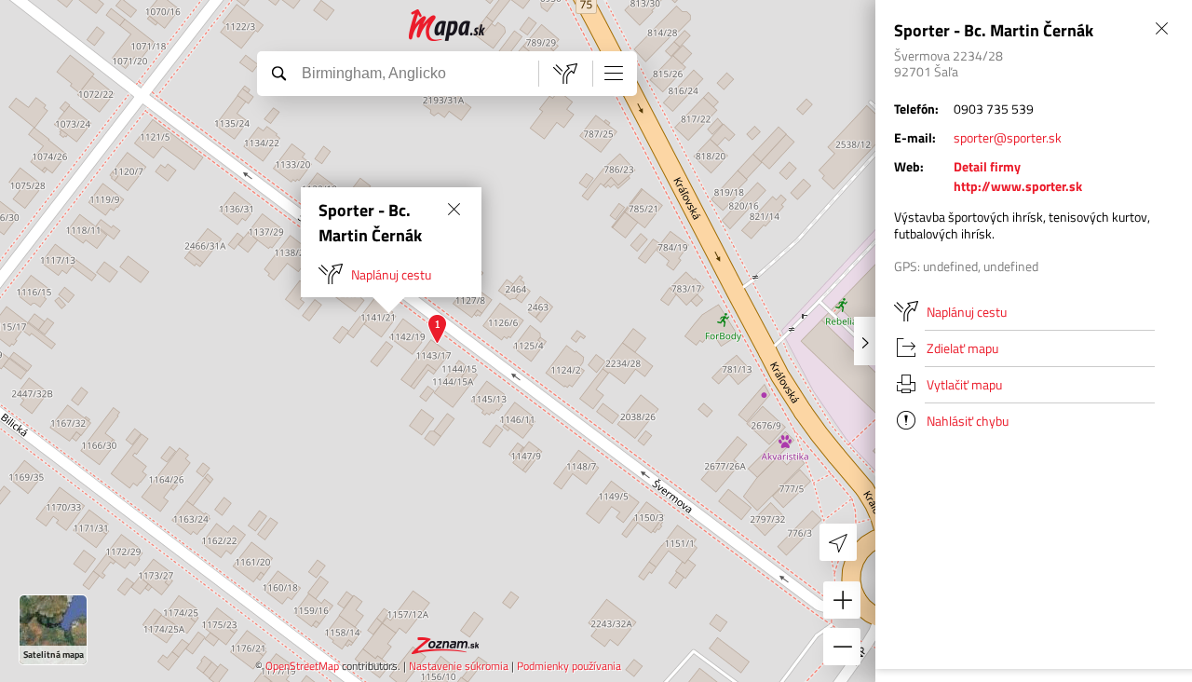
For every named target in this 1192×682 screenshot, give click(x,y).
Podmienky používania (569, 666)
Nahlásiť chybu (968, 420)
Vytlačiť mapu (964, 384)
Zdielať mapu (962, 348)
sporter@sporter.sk (1008, 137)
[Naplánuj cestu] (565, 73)
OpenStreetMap (302, 666)
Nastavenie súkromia (458, 666)
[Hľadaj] (278, 73)
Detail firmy (987, 166)
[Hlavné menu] (614, 73)
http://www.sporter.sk (1018, 186)
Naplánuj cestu (391, 274)
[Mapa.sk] (447, 25)
